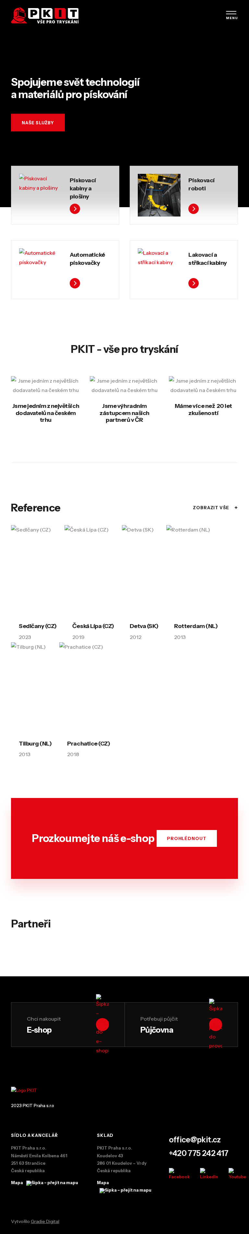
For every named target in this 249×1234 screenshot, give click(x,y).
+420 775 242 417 (199, 1153)
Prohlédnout (187, 838)
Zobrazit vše (215, 507)
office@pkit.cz (195, 1139)
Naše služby (38, 122)
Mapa (17, 1182)
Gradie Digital (45, 1221)
